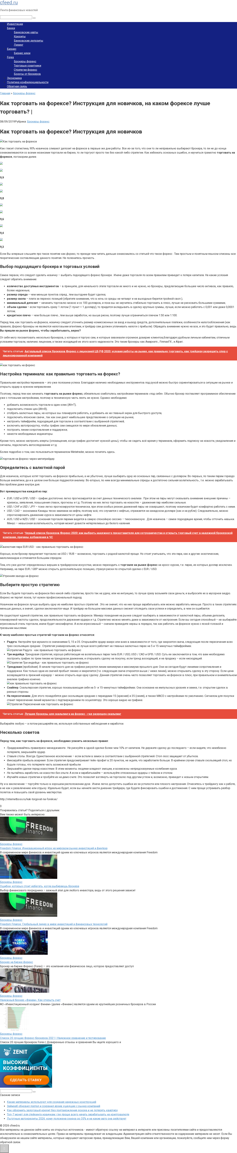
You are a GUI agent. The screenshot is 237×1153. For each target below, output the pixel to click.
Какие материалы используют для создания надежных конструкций (51, 1102)
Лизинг (18, 44)
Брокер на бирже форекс (16, 962)
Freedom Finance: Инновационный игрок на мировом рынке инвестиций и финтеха (53, 848)
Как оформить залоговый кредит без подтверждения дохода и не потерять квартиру (62, 1110)
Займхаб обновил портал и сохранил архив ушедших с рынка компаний (53, 1106)
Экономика (14, 78)
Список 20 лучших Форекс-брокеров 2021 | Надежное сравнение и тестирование (53, 1038)
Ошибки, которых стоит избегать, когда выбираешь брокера (39, 886)
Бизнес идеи (22, 53)
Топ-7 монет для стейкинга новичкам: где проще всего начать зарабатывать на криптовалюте (68, 1114)
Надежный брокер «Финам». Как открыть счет (30, 1000)
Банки (11, 28)
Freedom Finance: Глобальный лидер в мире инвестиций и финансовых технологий (53, 924)
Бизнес (11, 49)
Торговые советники (27, 65)
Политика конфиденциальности (27, 82)
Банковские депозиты (28, 40)
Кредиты (20, 36)
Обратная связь (17, 86)
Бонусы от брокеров (27, 74)
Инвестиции (15, 24)
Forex (10, 57)
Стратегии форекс (25, 69)
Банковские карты (26, 32)
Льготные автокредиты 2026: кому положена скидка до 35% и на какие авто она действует (66, 1118)
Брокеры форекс (25, 61)
